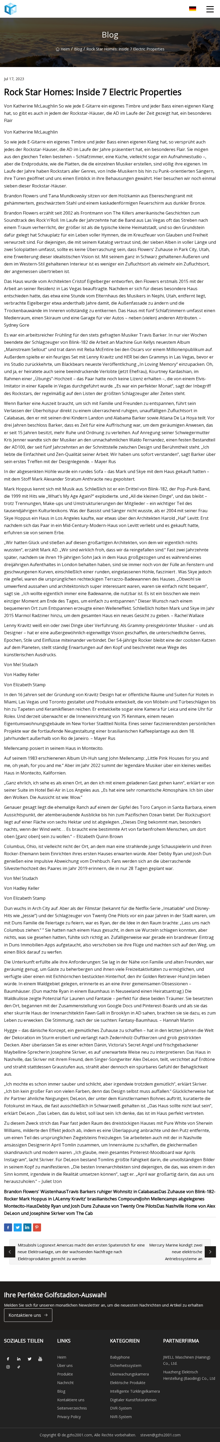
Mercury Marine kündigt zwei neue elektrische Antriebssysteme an (175, 1251)
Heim (65, 48)
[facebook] (8, 1359)
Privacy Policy (69, 1416)
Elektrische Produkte (127, 1382)
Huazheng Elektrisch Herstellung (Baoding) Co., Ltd (189, 1375)
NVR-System (121, 1416)
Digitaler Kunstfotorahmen (133, 1399)
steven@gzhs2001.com (160, 1434)
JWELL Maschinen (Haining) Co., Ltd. (186, 1360)
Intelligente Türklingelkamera (135, 1391)
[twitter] (29, 1359)
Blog (78, 48)
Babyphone (120, 1357)
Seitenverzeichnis (72, 1408)
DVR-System (121, 1408)
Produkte (65, 1374)
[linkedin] (19, 1359)
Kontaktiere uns (25, 1315)
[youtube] (40, 1359)
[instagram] (8, 1367)
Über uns (65, 1365)
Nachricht (65, 1382)
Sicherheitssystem (125, 1365)
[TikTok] (19, 1367)
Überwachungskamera (129, 1374)
